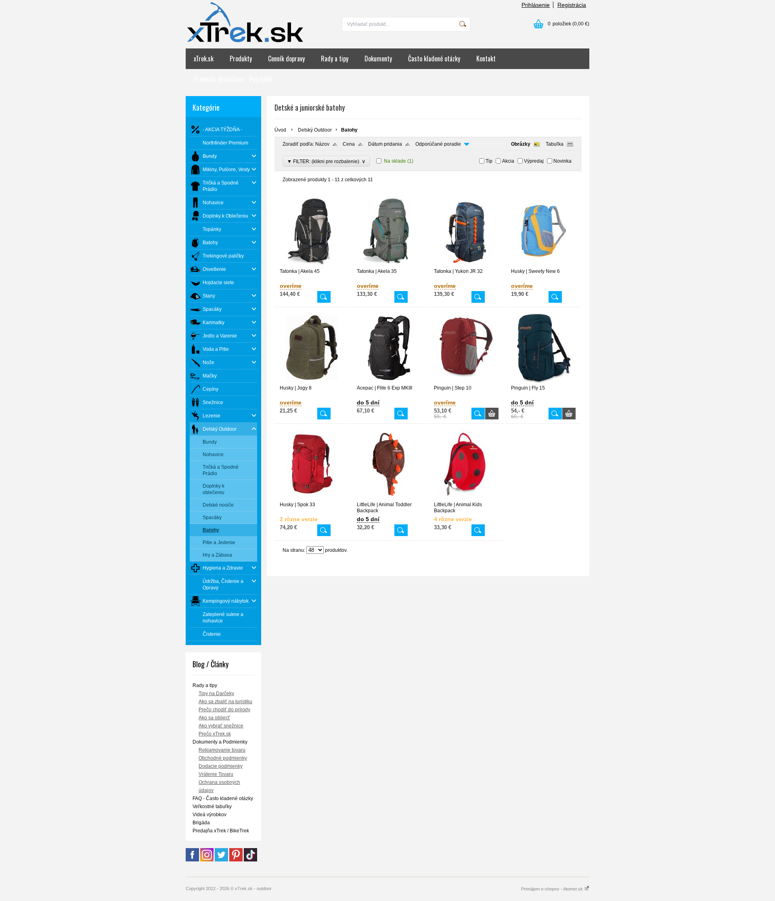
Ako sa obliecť (214, 718)
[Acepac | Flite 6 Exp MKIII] (389, 381)
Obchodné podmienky (223, 758)
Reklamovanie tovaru (222, 750)
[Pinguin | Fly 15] (543, 381)
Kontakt (486, 58)
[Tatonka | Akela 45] (312, 265)
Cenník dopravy (286, 58)
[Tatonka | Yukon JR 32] (466, 265)
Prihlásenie (536, 5)
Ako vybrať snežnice (221, 726)
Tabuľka (554, 144)
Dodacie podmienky (221, 766)
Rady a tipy (334, 58)
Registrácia (571, 5)
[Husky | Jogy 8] (312, 381)
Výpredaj (534, 161)
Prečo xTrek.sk (215, 734)
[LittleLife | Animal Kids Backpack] (466, 498)
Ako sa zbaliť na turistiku (225, 701)
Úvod (280, 130)
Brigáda (201, 823)
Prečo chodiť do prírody (224, 709)
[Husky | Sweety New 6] (543, 265)
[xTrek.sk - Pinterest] (236, 860)
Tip (489, 161)
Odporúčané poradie (438, 144)
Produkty (241, 58)
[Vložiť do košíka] (492, 413)
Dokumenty (378, 58)
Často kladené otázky (434, 58)
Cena (349, 144)
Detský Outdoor (315, 130)
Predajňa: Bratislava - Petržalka (233, 79)
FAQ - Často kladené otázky (223, 798)
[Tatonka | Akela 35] (389, 265)
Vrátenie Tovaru (216, 774)
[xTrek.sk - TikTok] (250, 860)
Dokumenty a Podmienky (220, 742)
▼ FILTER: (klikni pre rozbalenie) (326, 161)
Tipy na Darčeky (216, 693)
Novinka (562, 161)
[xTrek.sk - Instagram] (207, 860)
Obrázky (520, 144)
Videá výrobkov (209, 814)
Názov (322, 144)
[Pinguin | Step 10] (466, 381)
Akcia (508, 161)
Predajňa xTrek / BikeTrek (221, 831)
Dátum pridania (385, 144)
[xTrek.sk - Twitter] (221, 860)
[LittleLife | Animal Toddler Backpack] (389, 498)
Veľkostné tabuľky (212, 806)
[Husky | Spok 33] (312, 498)
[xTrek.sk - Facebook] (192, 860)
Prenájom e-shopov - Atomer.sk (552, 888)
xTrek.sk (204, 58)
